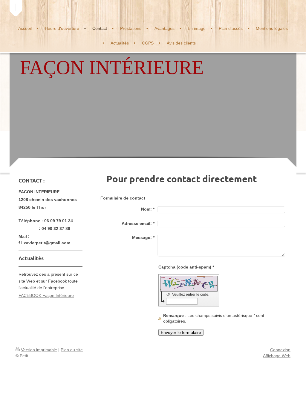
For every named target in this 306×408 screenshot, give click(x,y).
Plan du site (72, 349)
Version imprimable (39, 349)
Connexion (280, 349)
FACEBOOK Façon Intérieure (46, 295)
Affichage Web (276, 355)
